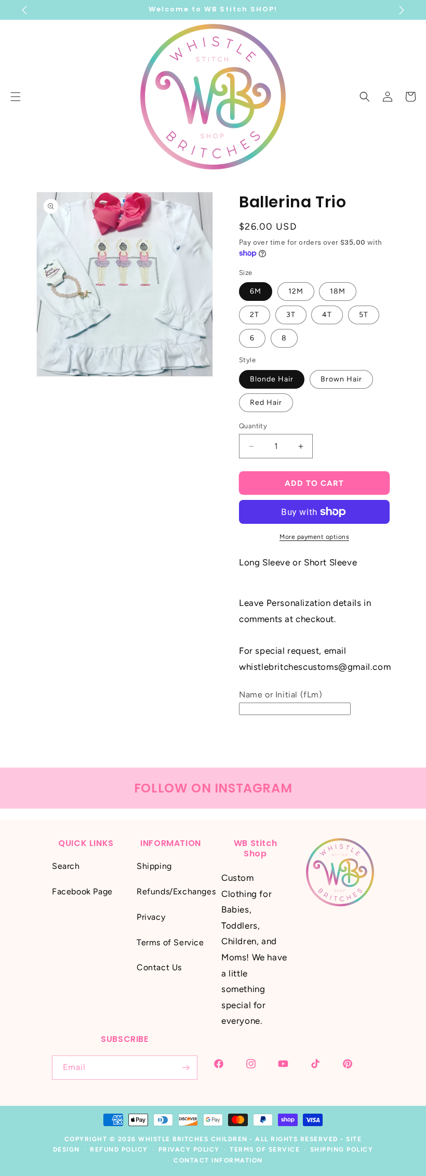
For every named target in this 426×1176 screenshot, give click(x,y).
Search (66, 866)
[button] (364, 96)
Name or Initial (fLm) (281, 694)
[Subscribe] (185, 1067)
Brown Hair (341, 379)
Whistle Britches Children (193, 1139)
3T (291, 314)
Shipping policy (342, 1149)
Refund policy (119, 1149)
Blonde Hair (272, 379)
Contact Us (159, 967)
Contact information (218, 1160)
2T (254, 314)
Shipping (154, 866)
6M (255, 291)
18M (337, 291)
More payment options (314, 536)
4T (327, 314)
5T (363, 314)
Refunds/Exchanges (176, 891)
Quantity (253, 426)
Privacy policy (189, 1149)
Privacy (151, 917)
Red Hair (266, 402)
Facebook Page (82, 891)
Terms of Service (170, 942)
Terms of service (265, 1149)
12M (295, 291)
